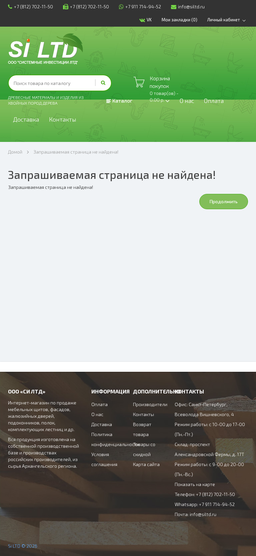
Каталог (121, 100)
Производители (150, 404)
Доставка (26, 119)
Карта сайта (146, 464)
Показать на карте (195, 484)
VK (149, 19)
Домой (15, 152)
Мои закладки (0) (179, 19)
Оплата (214, 100)
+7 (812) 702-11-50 (33, 6)
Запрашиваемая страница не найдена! (75, 152)
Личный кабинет (223, 19)
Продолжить (224, 201)
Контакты (62, 119)
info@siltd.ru (191, 6)
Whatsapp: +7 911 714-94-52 (205, 504)
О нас (187, 100)
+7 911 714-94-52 (143, 6)
